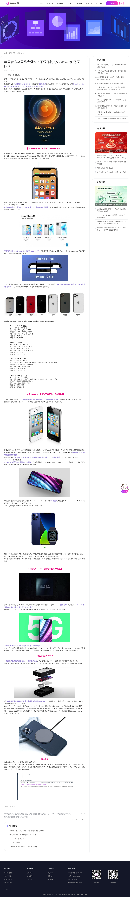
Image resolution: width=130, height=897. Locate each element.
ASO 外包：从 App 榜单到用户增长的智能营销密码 (111, 216)
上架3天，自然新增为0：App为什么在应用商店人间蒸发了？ (111, 210)
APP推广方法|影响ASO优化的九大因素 (23, 847)
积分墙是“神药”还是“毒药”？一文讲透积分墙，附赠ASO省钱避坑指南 (111, 229)
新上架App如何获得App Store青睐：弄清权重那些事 (111, 101)
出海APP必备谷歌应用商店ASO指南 (110, 83)
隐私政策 (50, 879)
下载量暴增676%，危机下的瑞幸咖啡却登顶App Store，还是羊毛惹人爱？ (111, 88)
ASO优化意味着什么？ (105, 168)
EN (121, 3)
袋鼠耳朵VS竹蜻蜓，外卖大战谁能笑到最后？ (111, 113)
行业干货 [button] (89, 3)
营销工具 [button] (60, 3)
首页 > (6, 53)
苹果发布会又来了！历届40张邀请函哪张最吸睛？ (27, 831)
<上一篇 (74, 819)
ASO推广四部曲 (15, 843)
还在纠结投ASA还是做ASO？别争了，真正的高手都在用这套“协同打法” (111, 223)
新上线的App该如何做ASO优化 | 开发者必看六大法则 (111, 66)
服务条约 (50, 876)
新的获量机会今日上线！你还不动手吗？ (111, 172)
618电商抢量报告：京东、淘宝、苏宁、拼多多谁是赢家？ (111, 78)
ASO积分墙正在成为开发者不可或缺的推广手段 (111, 163)
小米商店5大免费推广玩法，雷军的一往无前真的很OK (111, 72)
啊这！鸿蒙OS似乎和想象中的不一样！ (24, 835)
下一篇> (81, 819)
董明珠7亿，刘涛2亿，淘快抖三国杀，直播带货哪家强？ (112, 107)
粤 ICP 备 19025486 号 (80, 894)
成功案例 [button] (79, 3)
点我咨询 (124, 491)
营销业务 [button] (50, 3)
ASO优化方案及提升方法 (19, 839)
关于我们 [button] (99, 3)
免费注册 (112, 3)
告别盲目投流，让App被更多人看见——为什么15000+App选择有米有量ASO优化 (111, 157)
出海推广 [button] (69, 3)
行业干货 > (13, 53)
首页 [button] (41, 3)
